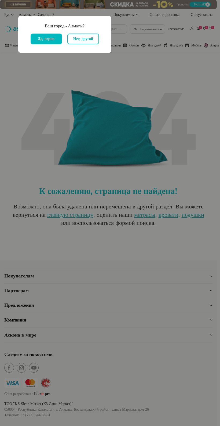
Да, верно (46, 39)
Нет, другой (83, 39)
